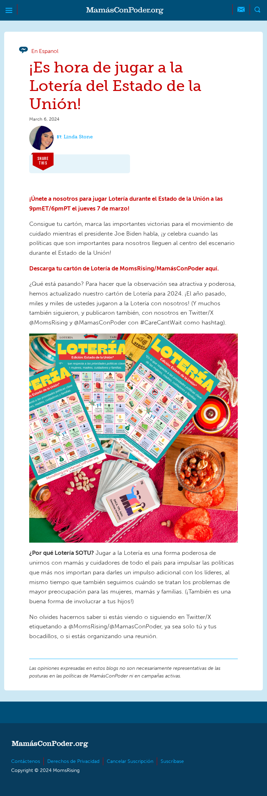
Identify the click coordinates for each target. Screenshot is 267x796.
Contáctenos (25, 761)
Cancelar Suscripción (130, 761)
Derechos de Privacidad (73, 761)
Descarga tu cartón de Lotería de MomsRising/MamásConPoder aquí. (124, 268)
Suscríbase (172, 761)
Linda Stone (78, 137)
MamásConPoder (124, 10)
